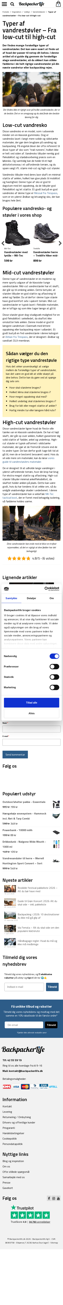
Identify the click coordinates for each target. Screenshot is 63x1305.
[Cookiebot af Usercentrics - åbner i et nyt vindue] (45, 589)
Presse (6, 1182)
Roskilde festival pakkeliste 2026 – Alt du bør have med (37, 889)
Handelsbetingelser (13, 1133)
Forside (6, 11)
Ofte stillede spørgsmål (16, 1172)
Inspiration (16, 11)
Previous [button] (3, 243)
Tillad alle (31, 702)
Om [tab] (52, 598)
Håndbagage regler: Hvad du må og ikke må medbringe (37, 942)
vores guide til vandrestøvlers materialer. (28, 460)
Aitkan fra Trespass (16, 337)
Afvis (32, 713)
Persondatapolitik (13, 1144)
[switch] (54, 666)
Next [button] (60, 243)
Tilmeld (52, 986)
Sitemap (54, 1242)
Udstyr (27, 11)
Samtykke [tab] (11, 598)
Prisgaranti (9, 1128)
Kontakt (7, 1106)
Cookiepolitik (10, 1139)
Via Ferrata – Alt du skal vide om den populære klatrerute (38, 929)
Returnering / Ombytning (17, 1117)
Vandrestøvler (39, 11)
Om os (6, 1166)
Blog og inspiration (13, 1161)
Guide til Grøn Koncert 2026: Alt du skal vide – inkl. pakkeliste (37, 902)
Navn (5, 723)
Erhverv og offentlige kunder (19, 1122)
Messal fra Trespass (45, 193)
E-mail (6, 736)
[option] (17, 243)
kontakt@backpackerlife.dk (26, 1071)
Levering (7, 1112)
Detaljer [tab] (31, 598)
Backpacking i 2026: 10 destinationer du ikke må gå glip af (38, 915)
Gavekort (8, 1188)
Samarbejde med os (14, 1177)
